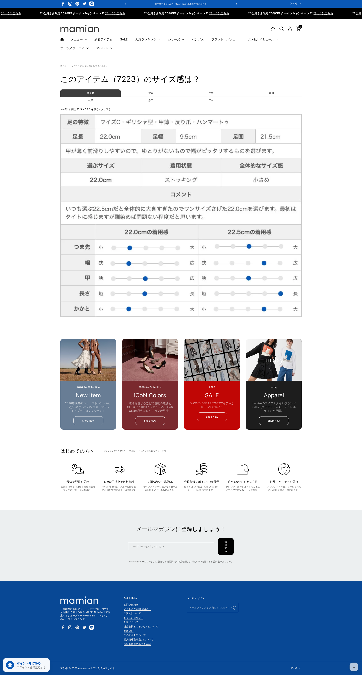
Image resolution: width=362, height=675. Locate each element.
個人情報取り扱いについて (138, 639)
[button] (281, 28)
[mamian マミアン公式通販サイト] (79, 28)
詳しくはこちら (101, 13)
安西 (150, 93)
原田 (271, 93)
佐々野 (90, 93)
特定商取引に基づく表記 (137, 643)
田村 (211, 100)
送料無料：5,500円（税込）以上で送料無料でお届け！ (181, 4)
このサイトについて (135, 635)
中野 (90, 100)
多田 (150, 100)
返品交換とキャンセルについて (141, 626)
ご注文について (132, 613)
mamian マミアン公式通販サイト (96, 668)
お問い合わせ (131, 604)
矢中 (211, 93)
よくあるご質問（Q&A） (137, 608)
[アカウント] (290, 28)
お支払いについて (133, 617)
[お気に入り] (273, 28)
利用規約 (128, 630)
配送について (131, 622)
